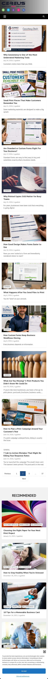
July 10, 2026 (8, 250)
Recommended (36, 525)
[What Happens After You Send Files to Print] (24, 276)
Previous (8, 473)
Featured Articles (11, 525)
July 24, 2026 (8, 60)
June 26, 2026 (8, 434)
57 (42, 473)
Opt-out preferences (22, 676)
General (7, 49)
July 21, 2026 (8, 106)
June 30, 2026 (8, 387)
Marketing (17, 607)
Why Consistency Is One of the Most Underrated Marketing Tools (20, 56)
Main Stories (24, 525)
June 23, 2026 (8, 459)
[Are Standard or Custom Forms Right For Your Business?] (24, 131)
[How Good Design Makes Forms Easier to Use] (24, 228)
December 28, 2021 (10, 576)
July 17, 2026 (7, 154)
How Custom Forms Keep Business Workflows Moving (19, 336)
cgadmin (17, 60)
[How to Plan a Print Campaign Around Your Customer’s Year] (24, 412)
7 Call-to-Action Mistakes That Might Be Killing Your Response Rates (22, 454)
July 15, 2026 (8, 202)
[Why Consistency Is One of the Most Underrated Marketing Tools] (24, 38)
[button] (44, 651)
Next (24, 479)
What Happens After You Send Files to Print (23, 292)
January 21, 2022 (9, 536)
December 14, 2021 (10, 615)
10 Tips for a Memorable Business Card (21, 612)
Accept (24, 671)
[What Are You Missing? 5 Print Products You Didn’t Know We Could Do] (24, 364)
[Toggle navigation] (5, 16)
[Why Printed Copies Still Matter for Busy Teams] (24, 180)
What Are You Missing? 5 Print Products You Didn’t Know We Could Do (23, 382)
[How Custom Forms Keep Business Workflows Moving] (24, 318)
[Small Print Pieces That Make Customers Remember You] (24, 84)
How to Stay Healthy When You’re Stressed (23, 572)
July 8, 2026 (7, 295)
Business (7, 607)
